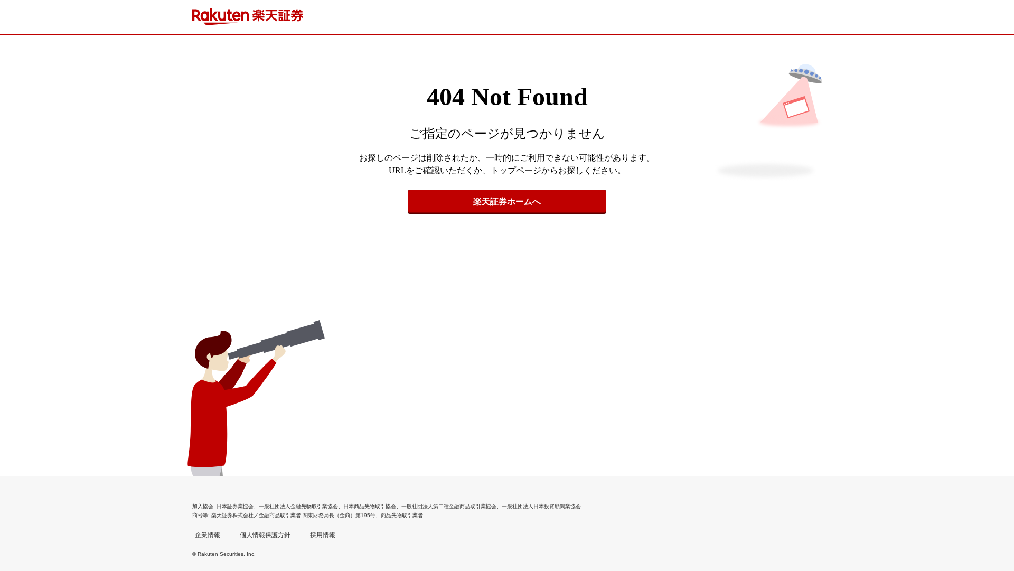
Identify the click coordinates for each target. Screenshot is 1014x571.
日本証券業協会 (235, 506)
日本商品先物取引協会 (369, 506)
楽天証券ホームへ (507, 201)
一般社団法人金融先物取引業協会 (298, 506)
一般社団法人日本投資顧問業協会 (541, 506)
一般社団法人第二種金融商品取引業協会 (448, 506)
